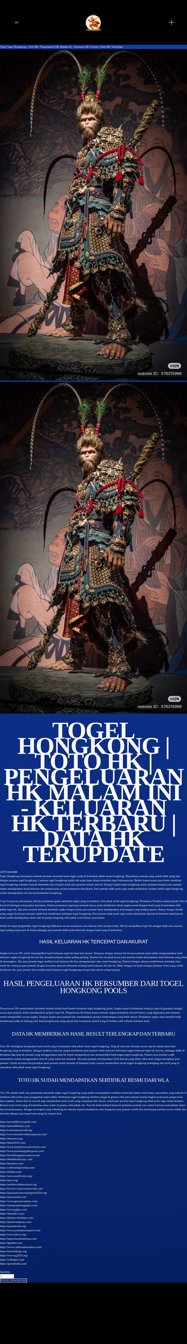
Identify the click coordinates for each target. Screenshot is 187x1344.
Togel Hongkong (9, 876)
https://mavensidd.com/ (13, 1196)
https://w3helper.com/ (12, 1259)
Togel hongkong (9, 901)
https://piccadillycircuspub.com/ (18, 1121)
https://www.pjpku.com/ (13, 1209)
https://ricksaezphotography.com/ (19, 1205)
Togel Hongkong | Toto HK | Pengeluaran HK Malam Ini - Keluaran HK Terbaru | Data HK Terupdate (65, 46)
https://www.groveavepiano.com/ (19, 1201)
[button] (13, 1280)
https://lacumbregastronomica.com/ (20, 1155)
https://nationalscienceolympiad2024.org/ (23, 1192)
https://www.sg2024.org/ (14, 1255)
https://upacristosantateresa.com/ (18, 1238)
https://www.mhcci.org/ (13, 1234)
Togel (3, 46)
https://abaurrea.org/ (11, 1138)
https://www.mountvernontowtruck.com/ (23, 1146)
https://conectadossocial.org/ (16, 1130)
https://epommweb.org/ (13, 1226)
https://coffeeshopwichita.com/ (17, 1167)
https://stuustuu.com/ (12, 1163)
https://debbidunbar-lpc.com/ (16, 1159)
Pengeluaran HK (9, 1008)
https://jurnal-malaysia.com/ (16, 1221)
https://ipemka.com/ (11, 1242)
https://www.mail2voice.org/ (16, 1175)
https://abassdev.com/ (12, 1213)
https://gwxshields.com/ (13, 1263)
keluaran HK (15, 953)
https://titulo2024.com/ (13, 1142)
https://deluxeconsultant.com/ (16, 1217)
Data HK (5, 1046)
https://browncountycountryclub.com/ (21, 1188)
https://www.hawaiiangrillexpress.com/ (22, 1151)
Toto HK (5, 1092)
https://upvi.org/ (9, 1180)
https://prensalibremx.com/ (15, 1125)
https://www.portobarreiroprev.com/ (20, 1230)
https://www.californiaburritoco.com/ (21, 1247)
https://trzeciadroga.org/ (13, 1251)
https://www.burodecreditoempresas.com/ (23, 1134)
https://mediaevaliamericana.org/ (18, 1184)
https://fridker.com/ (11, 1171)
